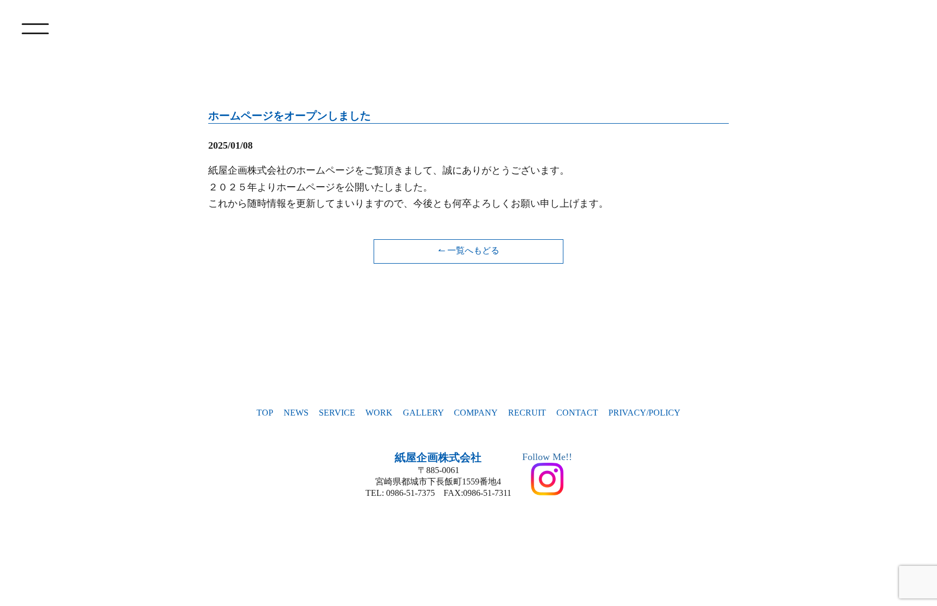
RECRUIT (527, 412)
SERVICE (337, 412)
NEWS (296, 412)
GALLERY (423, 412)
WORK (379, 412)
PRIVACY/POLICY (644, 412)
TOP (264, 412)
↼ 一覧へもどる (468, 250)
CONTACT (577, 412)
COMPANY (476, 412)
